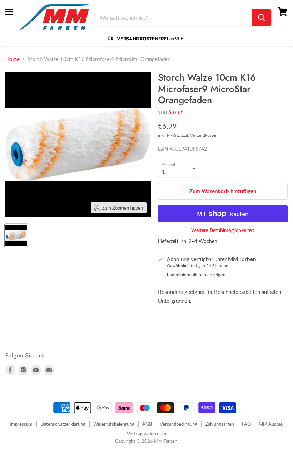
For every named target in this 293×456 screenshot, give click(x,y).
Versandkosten (204, 135)
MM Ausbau (271, 424)
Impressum (21, 424)
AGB (147, 424)
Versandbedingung (178, 424)
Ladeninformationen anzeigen (196, 274)
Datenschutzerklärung (62, 424)
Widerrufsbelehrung (113, 424)
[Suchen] (261, 17)
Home (12, 59)
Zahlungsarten (219, 424)
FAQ (246, 424)
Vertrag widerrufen (146, 433)
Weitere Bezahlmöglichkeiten (222, 230)
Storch (175, 112)
